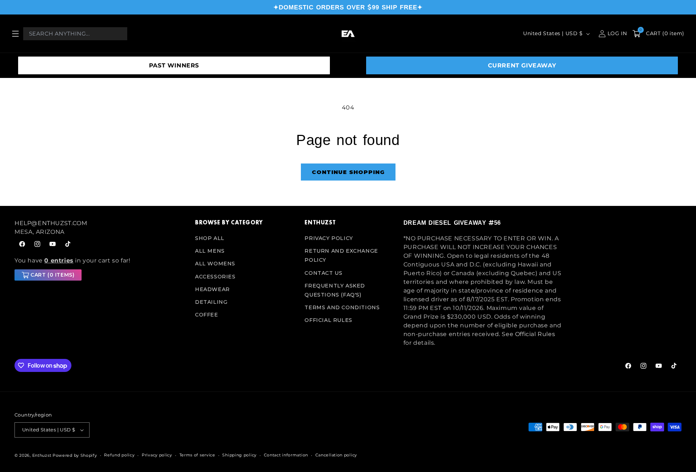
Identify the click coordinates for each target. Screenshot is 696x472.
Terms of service (197, 454)
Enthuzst (41, 455)
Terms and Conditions (342, 307)
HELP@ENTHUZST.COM (50, 223)
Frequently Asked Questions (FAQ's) (334, 290)
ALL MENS (210, 251)
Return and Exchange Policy (341, 255)
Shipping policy (239, 454)
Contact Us (323, 273)
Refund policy (119, 454)
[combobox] (75, 34)
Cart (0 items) (52, 275)
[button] (15, 34)
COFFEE (206, 314)
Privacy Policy (328, 238)
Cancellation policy (336, 454)
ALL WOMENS (215, 263)
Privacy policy (157, 454)
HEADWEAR (212, 289)
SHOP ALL (209, 238)
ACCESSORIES (215, 276)
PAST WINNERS (174, 65)
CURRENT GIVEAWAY (522, 65)
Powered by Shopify (75, 455)
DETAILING (211, 302)
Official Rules (328, 320)
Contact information (286, 454)
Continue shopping (348, 172)
